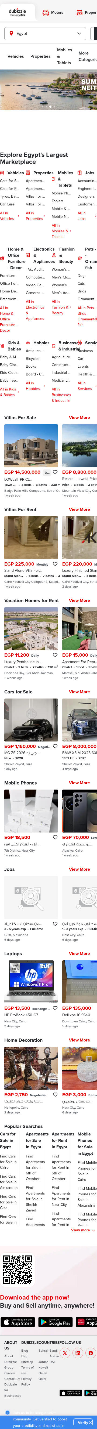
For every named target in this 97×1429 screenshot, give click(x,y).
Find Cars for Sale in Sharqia (8, 1222)
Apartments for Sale (35, 180)
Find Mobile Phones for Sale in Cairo (87, 1171)
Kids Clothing (9, 372)
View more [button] (80, 1230)
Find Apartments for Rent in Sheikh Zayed (61, 1225)
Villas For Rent (35, 204)
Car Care (7, 204)
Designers (86, 196)
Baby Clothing (9, 364)
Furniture (7, 275)
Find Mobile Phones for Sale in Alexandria (87, 1197)
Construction (61, 364)
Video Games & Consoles (35, 285)
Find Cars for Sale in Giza (8, 1202)
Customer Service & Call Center (87, 204)
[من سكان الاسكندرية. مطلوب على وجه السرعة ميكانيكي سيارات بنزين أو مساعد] (31, 909)
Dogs (82, 275)
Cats (81, 283)
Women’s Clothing (61, 269)
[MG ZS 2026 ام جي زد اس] (31, 734)
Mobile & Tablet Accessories (61, 208)
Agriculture (61, 357)
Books (31, 366)
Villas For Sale (35, 196)
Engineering (87, 188)
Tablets (58, 201)
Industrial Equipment (61, 372)
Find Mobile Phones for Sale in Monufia (87, 1222)
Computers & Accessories (35, 277)
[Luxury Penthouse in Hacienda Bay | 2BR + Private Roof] (31, 643)
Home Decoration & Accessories (9, 291)
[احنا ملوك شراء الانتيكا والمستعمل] (31, 1081)
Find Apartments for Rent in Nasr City (61, 1196)
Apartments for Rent (35, 188)
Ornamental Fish (87, 299)
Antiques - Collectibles (35, 350)
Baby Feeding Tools (9, 380)
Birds (82, 291)
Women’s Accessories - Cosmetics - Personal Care (61, 285)
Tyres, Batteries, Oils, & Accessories (9, 196)
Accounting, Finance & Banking (87, 180)
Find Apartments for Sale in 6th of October (35, 1167)
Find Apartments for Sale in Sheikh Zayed (35, 1199)
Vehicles (16, 56)
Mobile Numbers (61, 216)
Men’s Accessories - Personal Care (61, 292)
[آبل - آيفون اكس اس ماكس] (31, 823)
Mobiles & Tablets (64, 56)
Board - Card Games (35, 374)
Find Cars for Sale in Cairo (8, 1161)
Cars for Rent (9, 188)
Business (85, 350)
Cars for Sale (9, 180)
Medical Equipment (61, 380)
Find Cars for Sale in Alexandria (9, 1182)
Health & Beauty (87, 374)
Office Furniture (9, 283)
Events (83, 366)
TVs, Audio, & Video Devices (35, 269)
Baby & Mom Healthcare (9, 357)
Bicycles (33, 358)
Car (80, 358)
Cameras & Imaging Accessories (35, 292)
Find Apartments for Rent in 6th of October (61, 1167)
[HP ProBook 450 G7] (31, 994)
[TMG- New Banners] (48, 90)
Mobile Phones (61, 193)
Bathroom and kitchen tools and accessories (9, 299)
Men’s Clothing (61, 277)
